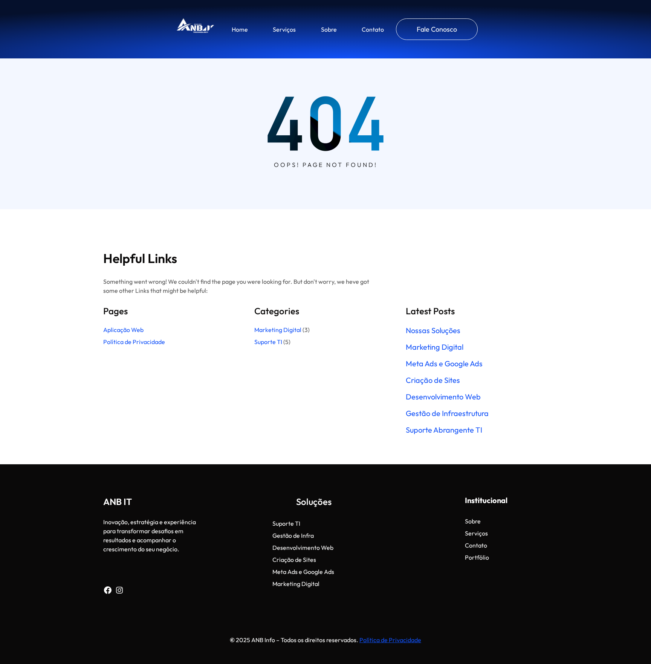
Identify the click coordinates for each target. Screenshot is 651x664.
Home (240, 29)
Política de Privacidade (134, 342)
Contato (373, 29)
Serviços (284, 29)
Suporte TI (268, 342)
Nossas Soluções (433, 330)
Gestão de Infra (293, 535)
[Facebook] (107, 590)
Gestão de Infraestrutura (447, 413)
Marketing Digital (277, 330)
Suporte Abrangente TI (444, 430)
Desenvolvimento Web (443, 397)
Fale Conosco (437, 29)
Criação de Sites (433, 380)
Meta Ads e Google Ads (444, 363)
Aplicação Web (123, 330)
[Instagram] (119, 590)
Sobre (329, 29)
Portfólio (477, 557)
